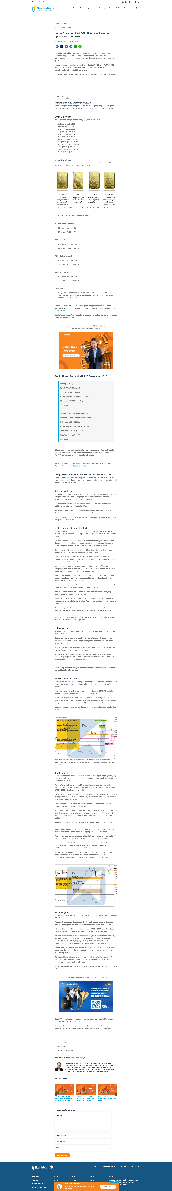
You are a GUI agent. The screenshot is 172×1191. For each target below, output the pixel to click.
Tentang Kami (37, 1180)
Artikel (92, 1180)
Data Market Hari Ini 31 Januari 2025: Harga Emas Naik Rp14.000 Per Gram (63, 1098)
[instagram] (128, 1166)
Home (56, 23)
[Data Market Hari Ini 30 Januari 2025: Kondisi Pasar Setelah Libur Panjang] (85, 1084)
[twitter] (118, 1166)
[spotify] (132, 1166)
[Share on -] (70, 46)
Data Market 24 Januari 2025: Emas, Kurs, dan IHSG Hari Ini (107, 1098)
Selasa (90, 56)
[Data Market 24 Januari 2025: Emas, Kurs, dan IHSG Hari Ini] (107, 1084)
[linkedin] (121, 1166)
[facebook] (115, 1166)
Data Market (62, 23)
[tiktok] (135, 1166)
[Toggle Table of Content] (66, 97)
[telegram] (138, 1166)
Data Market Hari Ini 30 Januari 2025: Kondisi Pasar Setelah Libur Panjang (85, 1098)
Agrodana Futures (80, 466)
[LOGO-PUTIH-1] (40, 1166)
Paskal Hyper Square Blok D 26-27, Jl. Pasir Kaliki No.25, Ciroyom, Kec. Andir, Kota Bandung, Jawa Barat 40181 (123, 1182)
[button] (137, 8)
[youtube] (125, 1166)
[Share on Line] (80, 46)
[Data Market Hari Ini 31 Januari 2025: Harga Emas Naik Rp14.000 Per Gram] (64, 1084)
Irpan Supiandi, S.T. (63, 41)
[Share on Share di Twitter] (61, 46)
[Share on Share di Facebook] (57, 46)
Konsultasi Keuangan (39, 1187)
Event (74, 1180)
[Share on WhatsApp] (75, 46)
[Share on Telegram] (66, 46)
